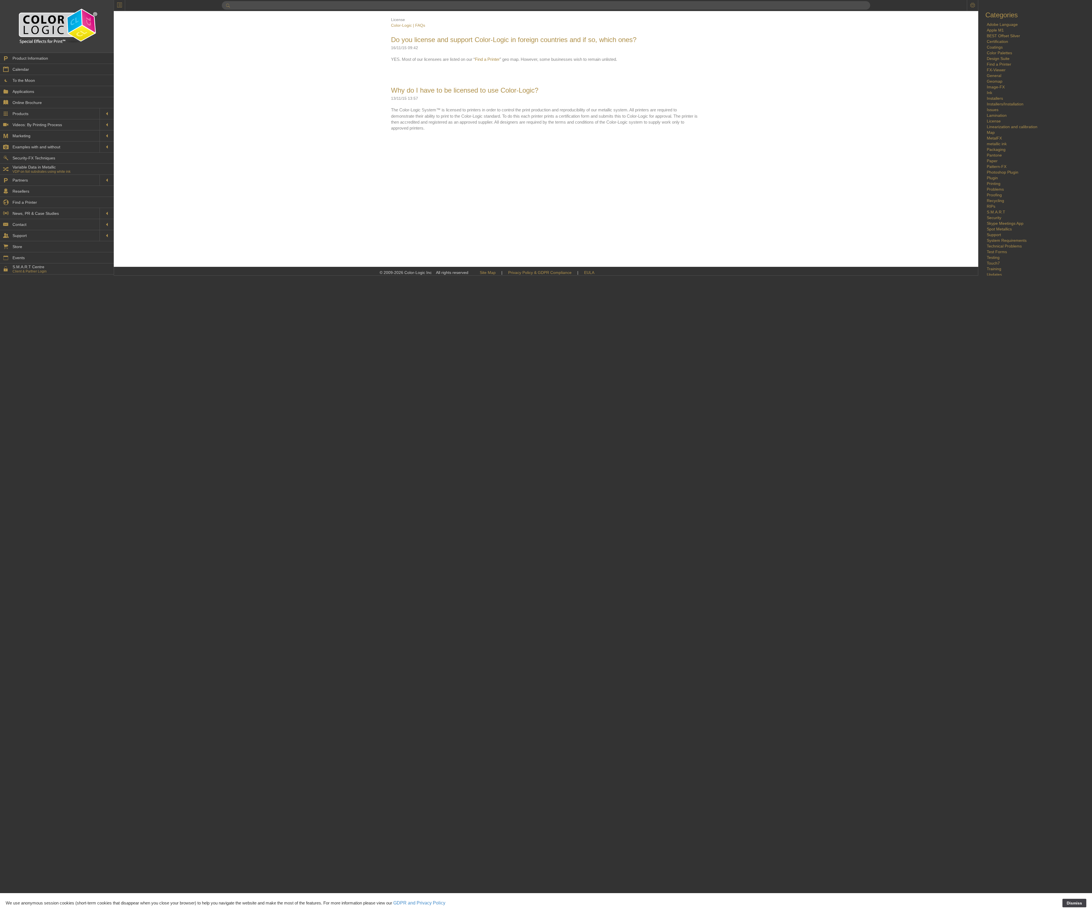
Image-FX (996, 87)
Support (994, 234)
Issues (992, 109)
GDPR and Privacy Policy (419, 902)
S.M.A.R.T (996, 212)
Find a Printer (487, 59)
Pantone (994, 155)
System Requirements (1007, 240)
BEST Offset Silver (1003, 36)
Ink (989, 92)
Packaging (996, 149)
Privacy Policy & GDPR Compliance (540, 272)
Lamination (997, 115)
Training (994, 269)
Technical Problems (1004, 246)
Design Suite (998, 58)
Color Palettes (999, 53)
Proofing (994, 195)
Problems (995, 189)
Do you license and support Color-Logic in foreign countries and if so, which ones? (513, 39)
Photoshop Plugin (1002, 172)
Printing (993, 183)
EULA (589, 272)
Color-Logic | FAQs (408, 25)
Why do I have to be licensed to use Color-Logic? (464, 90)
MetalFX (994, 138)
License (994, 121)
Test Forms (997, 251)
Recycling (995, 200)
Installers (995, 98)
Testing (993, 257)
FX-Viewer (996, 70)
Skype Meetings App (1005, 223)
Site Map (488, 272)
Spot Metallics (999, 229)
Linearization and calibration (1012, 126)
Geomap (994, 81)
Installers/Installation (1005, 104)
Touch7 (993, 263)
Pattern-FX (996, 166)
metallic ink (997, 144)
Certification (997, 41)
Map (991, 132)
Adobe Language (1002, 24)
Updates (994, 274)
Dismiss (1074, 903)
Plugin (992, 178)
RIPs (991, 206)
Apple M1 (995, 30)
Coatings (995, 47)
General (994, 75)
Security (994, 217)
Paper (992, 161)
